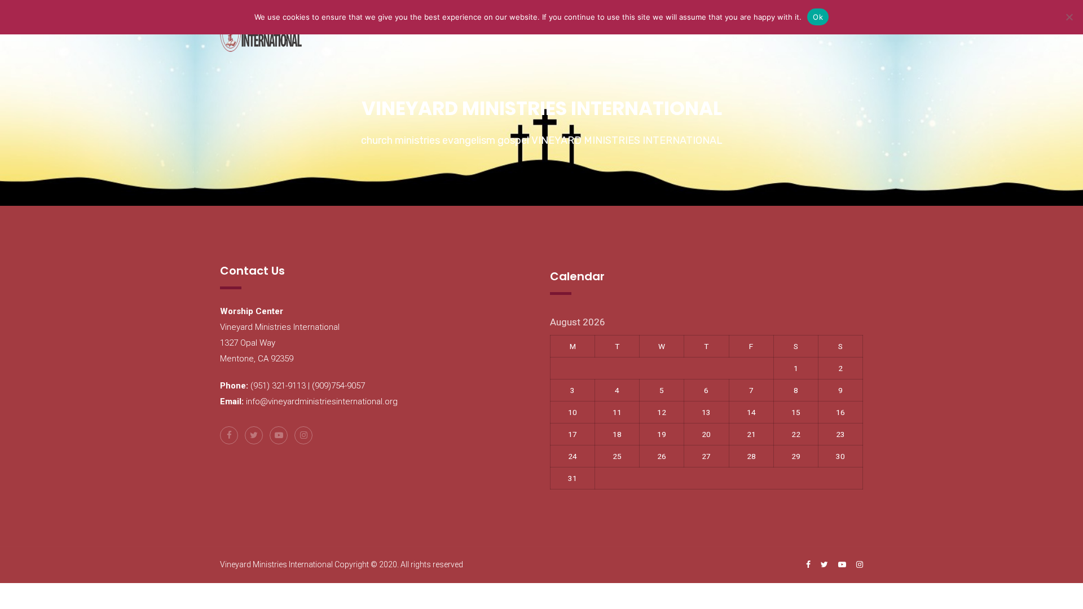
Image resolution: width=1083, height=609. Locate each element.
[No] (1069, 17)
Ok (818, 16)
